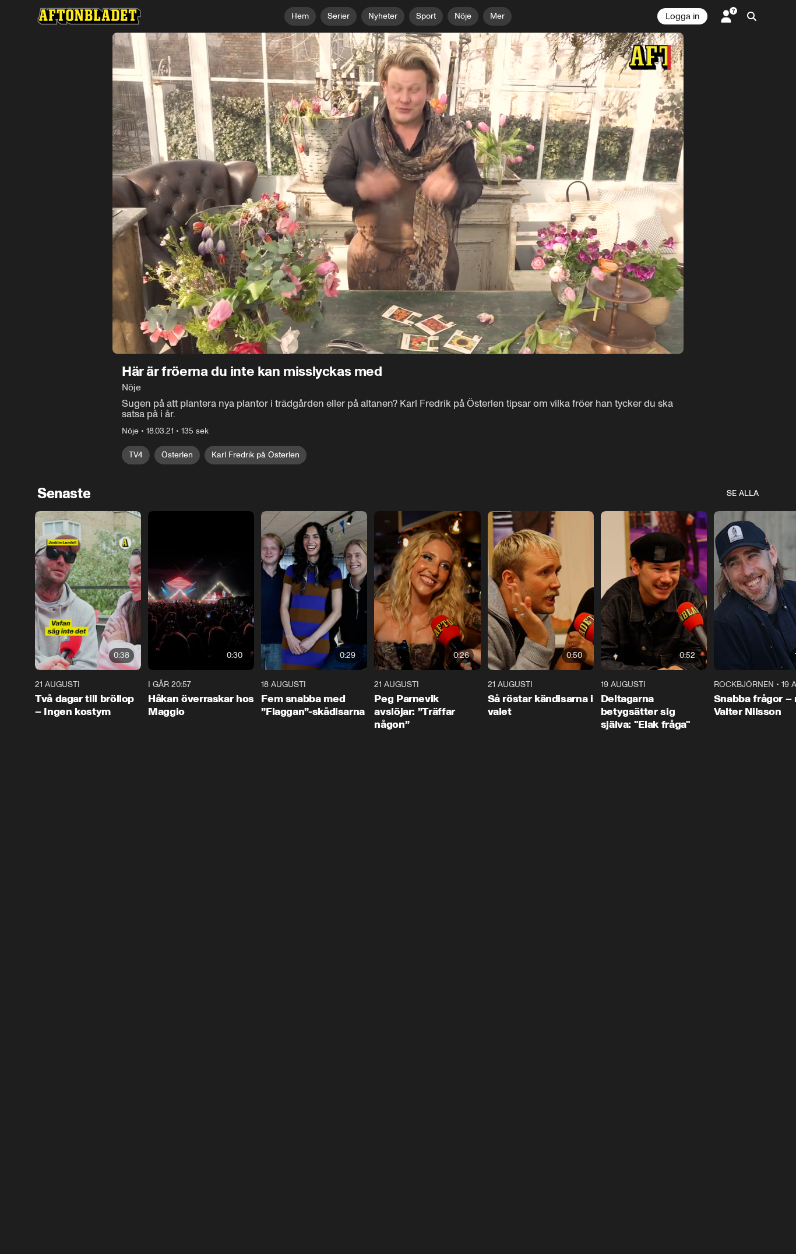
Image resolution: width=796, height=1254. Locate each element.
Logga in (682, 16)
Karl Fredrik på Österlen (256, 455)
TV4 (136, 455)
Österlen (177, 455)
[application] (398, 193)
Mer (497, 16)
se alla (743, 493)
